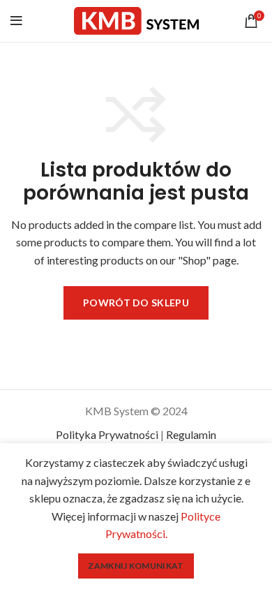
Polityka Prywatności (107, 434)
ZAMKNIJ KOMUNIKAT (135, 565)
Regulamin (191, 434)
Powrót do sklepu (136, 302)
